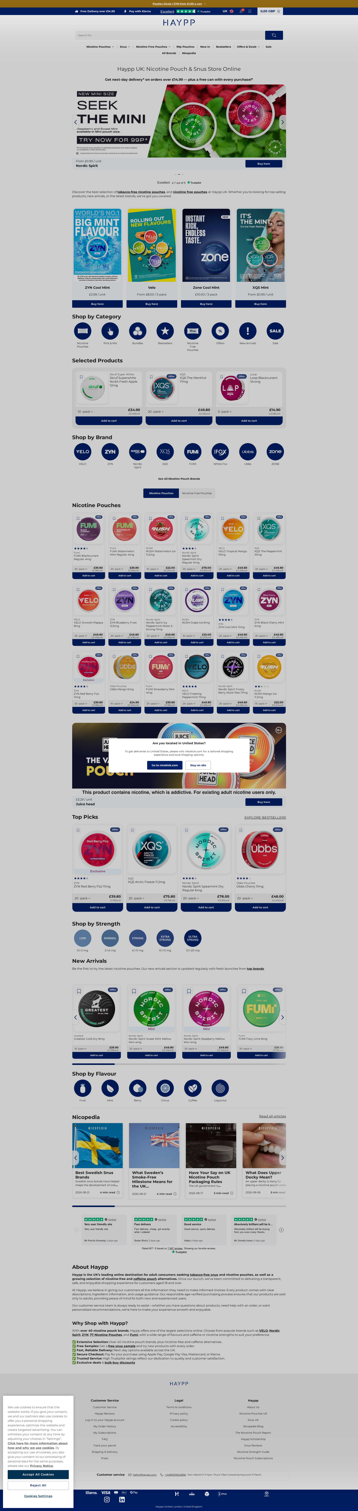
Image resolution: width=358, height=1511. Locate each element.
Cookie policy (179, 1420)
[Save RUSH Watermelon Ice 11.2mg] (150, 518)
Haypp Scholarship (253, 1439)
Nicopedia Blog (253, 1426)
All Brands (169, 53)
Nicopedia (189, 53)
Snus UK (253, 1420)
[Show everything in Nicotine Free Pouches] (169, 46)
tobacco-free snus (204, 1275)
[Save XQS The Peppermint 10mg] (259, 518)
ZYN (85, 1335)
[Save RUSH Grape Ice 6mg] (186, 590)
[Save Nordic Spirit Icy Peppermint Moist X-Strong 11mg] (150, 590)
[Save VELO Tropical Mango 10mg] (223, 518)
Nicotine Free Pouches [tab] (197, 493)
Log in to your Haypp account (104, 1420)
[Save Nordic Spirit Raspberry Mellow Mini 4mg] (189, 991)
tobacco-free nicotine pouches (141, 192)
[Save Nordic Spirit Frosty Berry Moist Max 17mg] (223, 656)
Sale (269, 46)
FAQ (105, 1439)
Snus (123, 46)
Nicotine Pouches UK (253, 1413)
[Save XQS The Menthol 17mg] (151, 377)
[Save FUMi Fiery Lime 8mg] (244, 991)
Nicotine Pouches (98, 46)
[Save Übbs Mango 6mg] (114, 656)
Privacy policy (179, 1413)
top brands (255, 968)
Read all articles (272, 1116)
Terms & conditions (178, 1407)
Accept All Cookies (38, 1474)
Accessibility (179, 1426)
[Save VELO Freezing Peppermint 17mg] (186, 656)
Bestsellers (223, 46)
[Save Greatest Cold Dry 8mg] (79, 991)
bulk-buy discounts (120, 1362)
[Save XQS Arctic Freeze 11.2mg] (132, 830)
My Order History (104, 1426)
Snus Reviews (253, 1445)
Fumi (134, 1335)
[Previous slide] (75, 122)
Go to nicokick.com (165, 765)
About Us (253, 1407)
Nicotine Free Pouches (151, 46)
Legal (179, 1400)
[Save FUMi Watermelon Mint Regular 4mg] (114, 518)
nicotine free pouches (190, 192)
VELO (263, 1330)
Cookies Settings (38, 1496)
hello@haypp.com (145, 1474)
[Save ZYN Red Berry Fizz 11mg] (78, 656)
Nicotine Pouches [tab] (161, 493)
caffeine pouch (145, 1279)
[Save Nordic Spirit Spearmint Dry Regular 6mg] (186, 518)
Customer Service (105, 1400)
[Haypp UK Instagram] (107, 1499)
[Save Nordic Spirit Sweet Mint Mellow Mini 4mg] (134, 991)
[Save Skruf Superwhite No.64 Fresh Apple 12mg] (81, 377)
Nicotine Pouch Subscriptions (253, 1458)
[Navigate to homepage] (179, 1382)
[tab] (175, 174)
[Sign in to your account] (240, 11)
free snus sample (121, 1346)
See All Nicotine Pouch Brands (179, 478)
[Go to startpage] (179, 22)
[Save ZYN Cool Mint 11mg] (223, 590)
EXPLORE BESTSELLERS (265, 818)
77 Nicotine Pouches (106, 1335)
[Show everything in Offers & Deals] (259, 46)
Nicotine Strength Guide (253, 1452)
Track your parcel (104, 1445)
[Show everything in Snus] (129, 46)
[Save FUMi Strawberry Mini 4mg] (150, 656)
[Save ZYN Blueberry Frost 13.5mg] (114, 590)
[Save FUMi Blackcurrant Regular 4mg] (78, 518)
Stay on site (198, 765)
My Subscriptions (104, 1432)
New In (205, 46)
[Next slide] (282, 122)
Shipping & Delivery (105, 1452)
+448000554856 (175, 1474)
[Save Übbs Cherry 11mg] (241, 830)
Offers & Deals (246, 46)
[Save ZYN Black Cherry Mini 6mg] (259, 590)
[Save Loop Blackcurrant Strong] (221, 377)
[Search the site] (274, 35)
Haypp (253, 1400)
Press (104, 1458)
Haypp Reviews (105, 1413)
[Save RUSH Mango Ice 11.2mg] (259, 656)
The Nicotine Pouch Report (253, 1432)
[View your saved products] (249, 11)
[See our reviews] (185, 11)
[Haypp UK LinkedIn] (122, 1499)
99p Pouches (185, 46)
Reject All (38, 1485)
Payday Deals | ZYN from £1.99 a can (177, 3)
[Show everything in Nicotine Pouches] (113, 46)
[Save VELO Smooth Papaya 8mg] (78, 590)
